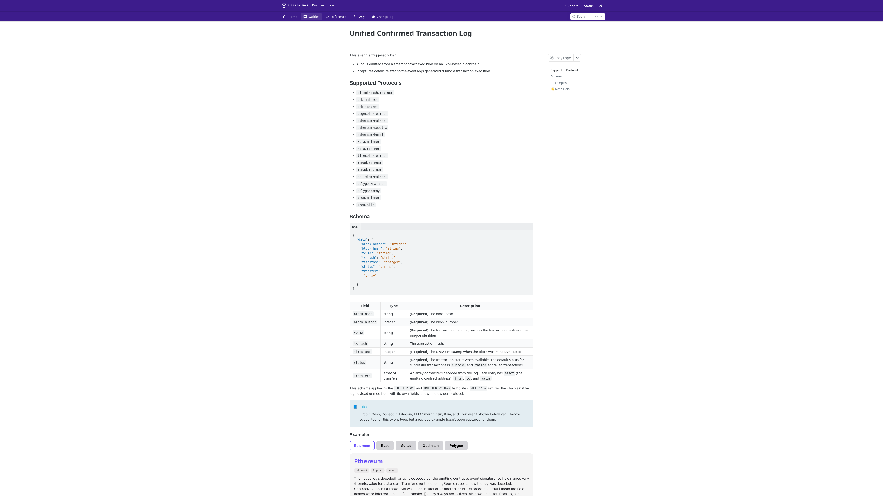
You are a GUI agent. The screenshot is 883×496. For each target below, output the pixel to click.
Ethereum (362, 446)
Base (385, 446)
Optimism (431, 446)
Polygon (456, 446)
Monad (406, 446)
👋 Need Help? (561, 89)
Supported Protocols (565, 70)
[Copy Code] (528, 233)
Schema (556, 76)
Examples (560, 83)
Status (589, 6)
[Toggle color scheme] (601, 5)
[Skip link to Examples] (346, 434)
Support (571, 6)
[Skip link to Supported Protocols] (346, 83)
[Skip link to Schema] (346, 216)
